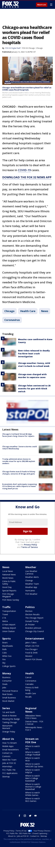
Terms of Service (29, 547)
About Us (8, 739)
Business (6, 677)
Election (28, 611)
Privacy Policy (30, 544)
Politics (30, 607)
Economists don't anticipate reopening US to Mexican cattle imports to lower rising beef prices (19, 486)
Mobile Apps (8, 746)
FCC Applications (9, 773)
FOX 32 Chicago (28, 48)
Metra (5, 621)
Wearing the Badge (11, 719)
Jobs (4, 687)
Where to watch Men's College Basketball (32, 778)
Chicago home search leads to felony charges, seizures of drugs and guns (18, 472)
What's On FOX (32, 646)
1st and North (8, 712)
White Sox (6, 656)
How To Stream (9, 742)
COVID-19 (24, 170)
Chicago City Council (34, 631)
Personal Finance (10, 691)
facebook (19, 815)
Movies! (28, 656)
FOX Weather (31, 594)
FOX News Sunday (10, 599)
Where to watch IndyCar (32, 771)
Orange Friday (8, 731)
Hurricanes (30, 590)
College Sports (9, 666)
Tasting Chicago (9, 722)
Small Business (9, 697)
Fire (4, 659)
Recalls (28, 696)
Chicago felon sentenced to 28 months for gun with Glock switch (34, 388)
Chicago (39, 48)
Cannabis (29, 684)
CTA (4, 617)
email (35, 815)
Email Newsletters (10, 749)
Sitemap (6, 776)
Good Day (7, 587)
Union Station (8, 631)
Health (29, 673)
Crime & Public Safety (9, 582)
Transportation (9, 611)
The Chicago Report (34, 617)
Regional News (30, 710)
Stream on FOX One (31, 740)
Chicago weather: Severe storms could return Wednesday (19, 447)
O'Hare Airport (8, 624)
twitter (30, 815)
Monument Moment (7, 727)
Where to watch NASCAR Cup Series (34, 765)
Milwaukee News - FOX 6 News (33, 716)
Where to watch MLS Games (32, 799)
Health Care (27, 311)
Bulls (4, 649)
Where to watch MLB (32, 759)
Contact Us (7, 753)
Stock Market (8, 701)
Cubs (4, 652)
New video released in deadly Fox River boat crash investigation (34, 353)
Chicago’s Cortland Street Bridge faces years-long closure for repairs (18, 435)
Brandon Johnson (33, 628)
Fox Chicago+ (31, 649)
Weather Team (32, 583)
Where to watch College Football (32, 753)
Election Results (32, 614)
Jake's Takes (31, 642)
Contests (6, 756)
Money (6, 673)
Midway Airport (9, 628)
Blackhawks (7, 646)
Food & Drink (31, 652)
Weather (30, 567)
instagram (25, 815)
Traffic (6, 607)
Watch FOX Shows (33, 659)
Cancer (28, 677)
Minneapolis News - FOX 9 (34, 728)
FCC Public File (9, 769)
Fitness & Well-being (32, 688)
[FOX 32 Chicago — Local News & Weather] (10, 4)
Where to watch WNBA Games (32, 793)
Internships (7, 766)
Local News (7, 571)
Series (6, 708)
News (44, 311)
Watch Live (41, 5)
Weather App (31, 587)
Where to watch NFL (32, 747)
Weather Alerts (32, 577)
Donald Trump (31, 621)
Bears (5, 642)
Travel (5, 614)
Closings (29, 580)
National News (9, 574)
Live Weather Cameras (31, 572)
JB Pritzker (30, 624)
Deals (4, 684)
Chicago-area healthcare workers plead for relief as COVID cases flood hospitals (26, 88)
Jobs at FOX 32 (9, 763)
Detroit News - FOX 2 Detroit (34, 722)
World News (7, 578)
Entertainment (34, 638)
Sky (3, 662)
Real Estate (7, 694)
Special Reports (9, 590)
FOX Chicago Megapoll (8, 595)
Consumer (7, 680)
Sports (6, 638)
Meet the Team (9, 759)
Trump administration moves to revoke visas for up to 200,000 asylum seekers (18, 461)
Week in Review (9, 715)
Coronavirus (12, 320)
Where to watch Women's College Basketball (33, 787)
